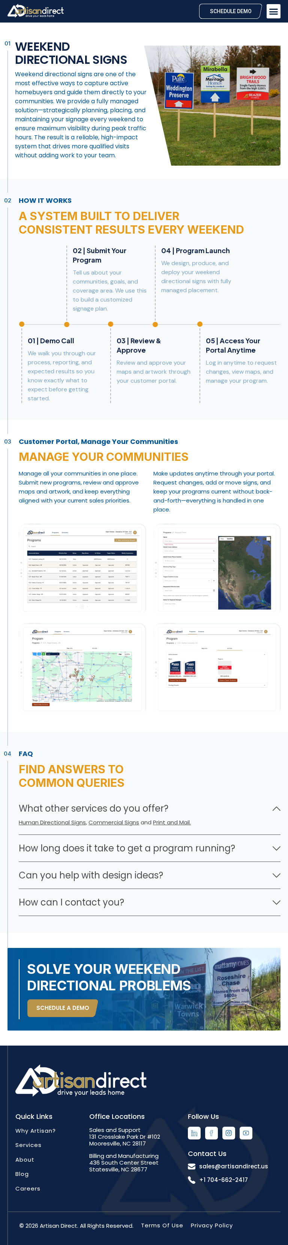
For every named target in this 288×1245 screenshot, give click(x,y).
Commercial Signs (113, 822)
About (24, 1160)
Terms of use (162, 1225)
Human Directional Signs (52, 822)
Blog (22, 1174)
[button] (274, 11)
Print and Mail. (172, 822)
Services (28, 1145)
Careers (27, 1188)
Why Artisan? (35, 1131)
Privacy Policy (212, 1225)
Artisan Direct (58, 1226)
